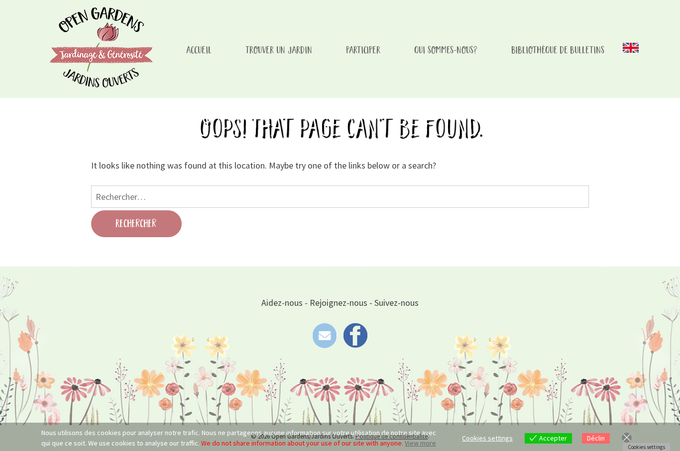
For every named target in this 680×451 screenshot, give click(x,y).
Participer (363, 50)
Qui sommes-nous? (446, 50)
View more (420, 443)
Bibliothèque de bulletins (558, 50)
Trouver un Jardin (279, 50)
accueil (199, 50)
